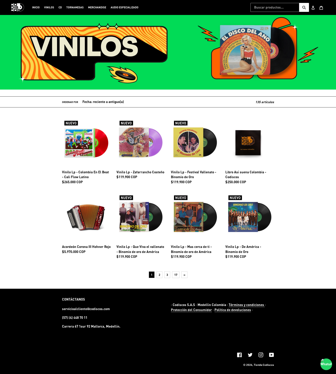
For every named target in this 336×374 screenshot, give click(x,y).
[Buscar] (304, 7)
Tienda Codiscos (264, 364)
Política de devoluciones (232, 310)
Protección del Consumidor (191, 310)
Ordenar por (70, 102)
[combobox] (274, 7)
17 (175, 274)
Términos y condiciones (247, 305)
